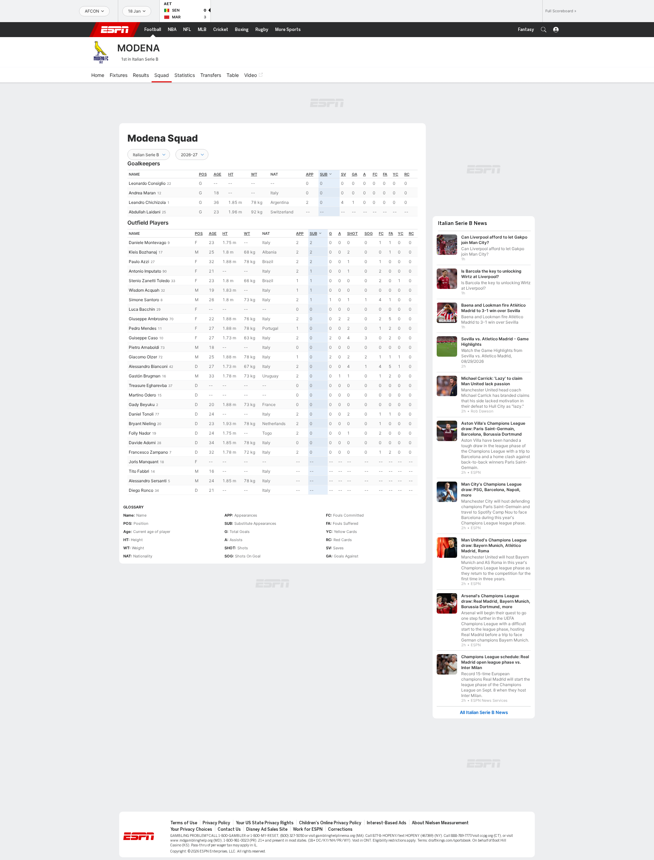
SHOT (352, 233)
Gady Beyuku (142, 404)
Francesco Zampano (148, 452)
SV (343, 174)
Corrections (340, 829)
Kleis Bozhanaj (143, 252)
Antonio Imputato (145, 271)
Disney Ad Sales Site (266, 829)
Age (217, 174)
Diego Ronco (141, 490)
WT (254, 174)
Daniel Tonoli (141, 414)
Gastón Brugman (144, 375)
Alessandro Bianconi (148, 366)
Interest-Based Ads (386, 823)
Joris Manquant (143, 461)
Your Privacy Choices (191, 829)
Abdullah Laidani (144, 211)
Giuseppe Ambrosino (148, 318)
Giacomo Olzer (143, 356)
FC (375, 174)
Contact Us (229, 829)
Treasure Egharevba (148, 385)
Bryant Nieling (142, 423)
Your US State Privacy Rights (265, 823)
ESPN (115, 29)
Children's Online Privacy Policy (330, 823)
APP (309, 174)
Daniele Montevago (147, 242)
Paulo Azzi (139, 261)
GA (354, 174)
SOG (368, 233)
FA (385, 174)
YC (395, 174)
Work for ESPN (308, 829)
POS (203, 174)
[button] (543, 29)
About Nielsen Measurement (440, 823)
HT (230, 174)
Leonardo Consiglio (147, 183)
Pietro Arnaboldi (144, 347)
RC (406, 174)
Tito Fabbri (139, 471)
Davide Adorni (142, 442)
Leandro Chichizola (147, 202)
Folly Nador (140, 433)
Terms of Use (183, 823)
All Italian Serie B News (484, 712)
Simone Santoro (144, 299)
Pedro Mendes (142, 328)
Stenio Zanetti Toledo (149, 280)
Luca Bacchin (142, 309)
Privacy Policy (216, 823)
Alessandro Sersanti (148, 480)
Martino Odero (142, 394)
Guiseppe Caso (143, 337)
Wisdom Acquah (144, 290)
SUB (323, 174)
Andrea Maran (142, 192)
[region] (272, 193)
